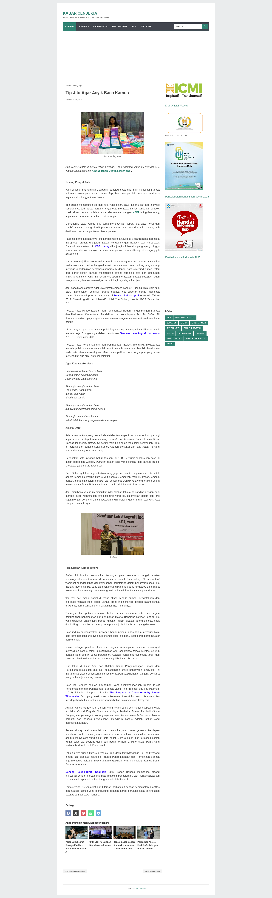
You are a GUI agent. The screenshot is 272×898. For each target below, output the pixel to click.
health (170, 333)
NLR (134, 26)
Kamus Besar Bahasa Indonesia (111, 170)
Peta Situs (146, 26)
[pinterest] (83, 813)
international (184, 333)
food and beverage (192, 328)
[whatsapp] (91, 813)
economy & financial (185, 318)
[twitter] (76, 813)
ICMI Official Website (176, 105)
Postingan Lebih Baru (75, 871)
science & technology (196, 339)
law (169, 339)
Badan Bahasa (100, 26)
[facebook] (68, 813)
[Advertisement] (136, 55)
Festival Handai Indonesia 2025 (182, 257)
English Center (120, 26)
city (169, 318)
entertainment (199, 323)
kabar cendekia (80, 13)
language (200, 333)
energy (184, 323)
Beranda (69, 26)
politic (178, 339)
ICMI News (84, 26)
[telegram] (98, 813)
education (171, 323)
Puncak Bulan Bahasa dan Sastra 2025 (187, 196)
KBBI (136, 212)
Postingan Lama (152, 871)
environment (173, 328)
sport (170, 344)
